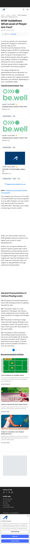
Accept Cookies (15, 541)
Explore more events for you (16, 184)
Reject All (15, 536)
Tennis (8, 15)
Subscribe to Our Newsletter (10, 513)
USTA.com (13, 34)
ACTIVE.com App (7, 499)
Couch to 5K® (6, 501)
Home (2, 15)
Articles (14, 15)
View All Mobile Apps (8, 507)
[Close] (28, 516)
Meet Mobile (6, 505)
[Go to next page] (19, 350)
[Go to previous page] (11, 350)
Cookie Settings (15, 531)
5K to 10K (5, 503)
